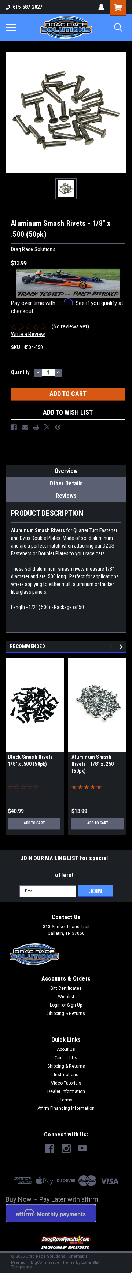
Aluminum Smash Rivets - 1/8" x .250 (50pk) (93, 764)
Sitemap (77, 1256)
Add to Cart (34, 823)
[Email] (25, 427)
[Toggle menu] (11, 27)
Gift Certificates (66, 988)
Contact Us (66, 1057)
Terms (66, 1099)
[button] (66, 1242)
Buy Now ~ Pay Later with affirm (52, 1199)
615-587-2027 (27, 7)
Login (55, 1005)
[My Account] (101, 7)
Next (122, 646)
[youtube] (82, 1148)
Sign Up (74, 1005)
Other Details (66, 483)
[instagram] (66, 1148)
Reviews (66, 495)
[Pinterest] (58, 427)
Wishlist (66, 996)
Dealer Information (66, 1091)
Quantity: (21, 372)
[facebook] (49, 1148)
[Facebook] (14, 427)
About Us (66, 1049)
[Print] (36, 427)
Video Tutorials (66, 1083)
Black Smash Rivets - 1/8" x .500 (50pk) (32, 760)
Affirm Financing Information (66, 1108)
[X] (47, 427)
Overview (66, 470)
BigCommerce (45, 1262)
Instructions (66, 1074)
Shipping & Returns (66, 1013)
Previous (112, 646)
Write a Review (28, 334)
